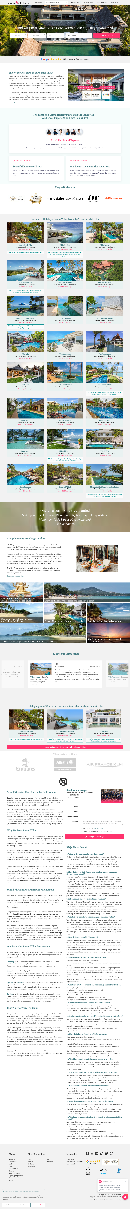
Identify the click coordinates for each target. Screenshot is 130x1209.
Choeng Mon (70, 40)
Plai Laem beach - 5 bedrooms (65, 320)
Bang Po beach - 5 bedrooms (65, 453)
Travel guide (71, 1164)
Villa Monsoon (35, 677)
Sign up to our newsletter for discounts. (98, 831)
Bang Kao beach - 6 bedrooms (65, 387)
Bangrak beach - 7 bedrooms (104, 387)
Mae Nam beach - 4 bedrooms (105, 247)
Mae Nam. (20, 982)
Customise (9, 1205)
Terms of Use (98, 828)
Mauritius (31, 1166)
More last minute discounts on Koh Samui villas (65, 747)
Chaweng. (10, 962)
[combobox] (56, 2)
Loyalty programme (16, 1176)
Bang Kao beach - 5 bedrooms (25, 247)
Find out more (14, 103)
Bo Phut (61, 40)
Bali (29, 1159)
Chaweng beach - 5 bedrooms (104, 453)
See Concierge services (15, 576)
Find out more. (65, 524)
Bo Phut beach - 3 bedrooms (103, 734)
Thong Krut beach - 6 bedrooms (104, 489)
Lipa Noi (10, 982)
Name (76, 806)
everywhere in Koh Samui (87, 40)
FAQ (10, 1164)
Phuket (30, 1162)
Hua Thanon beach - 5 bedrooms (65, 285)
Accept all (38, 1205)
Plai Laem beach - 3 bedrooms (65, 356)
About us (12, 1159)
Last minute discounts (75, 1162)
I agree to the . (93, 828)
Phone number (72, 816)
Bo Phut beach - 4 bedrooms (65, 423)
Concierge (12, 1171)
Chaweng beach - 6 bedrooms (25, 285)
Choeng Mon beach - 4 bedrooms (65, 247)
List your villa (13, 1169)
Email (76, 811)
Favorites (76, 2)
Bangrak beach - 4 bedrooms (104, 285)
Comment (74, 821)
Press (10, 1166)
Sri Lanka (31, 1164)
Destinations (38, 3)
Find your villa (107, 35)
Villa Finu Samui (114, 677)
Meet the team (14, 1173)
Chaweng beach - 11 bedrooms (65, 734)
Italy (48, 1159)
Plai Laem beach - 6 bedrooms (25, 423)
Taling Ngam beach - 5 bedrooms (25, 453)
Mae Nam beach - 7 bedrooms (25, 387)
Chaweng (54, 40)
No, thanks (23, 1205)
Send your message (96, 836)
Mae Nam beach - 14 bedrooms (104, 356)
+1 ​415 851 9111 (102, 3)
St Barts (50, 1162)
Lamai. (9, 971)
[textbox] (56, 2)
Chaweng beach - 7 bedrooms (65, 489)
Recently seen (88, 3)
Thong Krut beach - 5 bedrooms (25, 320)
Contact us (114, 3)
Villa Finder (71, 1159)
